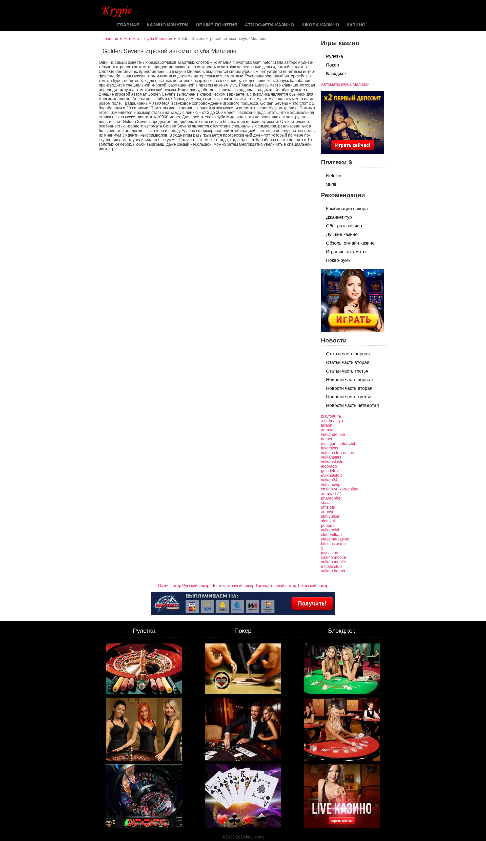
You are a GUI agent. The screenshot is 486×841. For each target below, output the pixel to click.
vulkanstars (331, 457)
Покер (332, 65)
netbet (326, 439)
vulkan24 (329, 480)
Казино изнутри (167, 24)
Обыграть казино (344, 225)
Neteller (334, 175)
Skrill (331, 184)
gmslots (328, 507)
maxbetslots (331, 475)
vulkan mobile (333, 562)
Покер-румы (339, 260)
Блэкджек (336, 73)
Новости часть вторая (349, 388)
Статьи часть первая (348, 353)
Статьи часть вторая (347, 362)
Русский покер (195, 586)
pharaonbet (331, 498)
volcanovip (330, 484)
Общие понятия (216, 24)
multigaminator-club (338, 443)
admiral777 (331, 493)
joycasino (329, 553)
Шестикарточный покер (232, 586)
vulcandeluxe (333, 434)
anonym (328, 512)
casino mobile (333, 557)
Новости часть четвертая (352, 405)
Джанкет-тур (339, 217)
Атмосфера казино (269, 24)
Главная (128, 24)
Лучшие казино (342, 234)
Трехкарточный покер (275, 586)
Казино (356, 24)
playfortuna (331, 416)
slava (326, 503)
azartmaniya (332, 421)
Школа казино (320, 24)
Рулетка (334, 56)
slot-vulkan (330, 516)
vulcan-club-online (337, 452)
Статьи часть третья (347, 371)
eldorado (329, 466)
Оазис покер (169, 586)
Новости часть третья (348, 396)
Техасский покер (312, 586)
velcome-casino (335, 539)
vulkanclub (330, 530)
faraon (326, 425)
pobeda (328, 525)
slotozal (328, 521)
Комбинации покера (347, 208)
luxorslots (329, 448)
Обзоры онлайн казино (350, 243)
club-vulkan (331, 534)
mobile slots (331, 566)
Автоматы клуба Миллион (148, 38)
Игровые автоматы (346, 251)
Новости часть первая (349, 379)
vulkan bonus (333, 571)
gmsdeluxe (331, 471)
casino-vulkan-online (339, 489)
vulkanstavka (333, 462)
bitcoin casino (333, 544)
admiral (327, 430)
